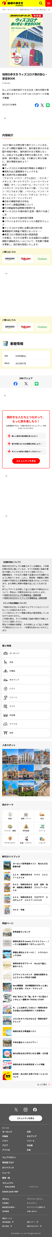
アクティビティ (10, 843)
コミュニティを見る (26, 460)
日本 (11, 733)
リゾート (13, 697)
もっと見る (42, 1084)
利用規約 (5, 1203)
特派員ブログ (8, 1162)
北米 (11, 662)
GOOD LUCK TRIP (10, 1191)
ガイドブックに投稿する (36, 1207)
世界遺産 (26, 830)
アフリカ (13, 724)
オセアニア (14, 680)
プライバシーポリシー (35, 1199)
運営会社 (5, 1199)
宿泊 (42, 818)
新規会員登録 (10, 1186)
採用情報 (5, 1211)
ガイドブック (13, 9)
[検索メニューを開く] (41, 3)
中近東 (12, 715)
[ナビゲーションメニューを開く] (48, 3)
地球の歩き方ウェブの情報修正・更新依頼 (22, 595)
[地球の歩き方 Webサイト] (12, 3)
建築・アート (26, 818)
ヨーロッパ (14, 653)
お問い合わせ (32, 1211)
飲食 (10, 818)
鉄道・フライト (26, 843)
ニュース (6, 1172)
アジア (12, 706)
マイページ (34, 1186)
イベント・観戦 (10, 830)
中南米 (12, 671)
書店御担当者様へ (9, 1207)
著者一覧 (6, 1177)
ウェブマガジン (9, 1157)
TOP (4, 9)
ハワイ (12, 689)
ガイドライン (32, 1203)
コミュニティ (8, 1182)
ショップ (42, 843)
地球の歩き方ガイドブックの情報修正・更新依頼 (25, 598)
